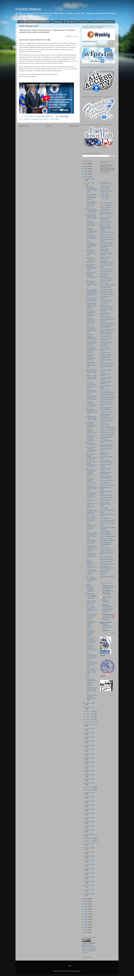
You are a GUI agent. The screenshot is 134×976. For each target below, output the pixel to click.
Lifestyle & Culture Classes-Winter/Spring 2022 (91, 697)
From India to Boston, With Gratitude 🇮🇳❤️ (108, 616)
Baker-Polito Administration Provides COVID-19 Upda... (91, 472)
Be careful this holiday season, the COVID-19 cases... (91, 245)
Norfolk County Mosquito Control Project (105, 504)
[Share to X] (64, 116)
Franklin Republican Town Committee (106, 408)
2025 (86, 166)
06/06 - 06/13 (90, 805)
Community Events (107, 22)
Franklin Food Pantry (106, 355)
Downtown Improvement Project (106, 276)
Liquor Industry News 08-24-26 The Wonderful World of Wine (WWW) (108, 590)
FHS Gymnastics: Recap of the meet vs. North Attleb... (91, 671)
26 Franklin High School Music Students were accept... (91, 495)
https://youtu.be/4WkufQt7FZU (28, 76)
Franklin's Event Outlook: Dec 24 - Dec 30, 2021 (91, 210)
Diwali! (88, 676)
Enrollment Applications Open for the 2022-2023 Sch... (90, 321)
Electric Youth (104, 282)
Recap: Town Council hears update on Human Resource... (91, 682)
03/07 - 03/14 (90, 856)
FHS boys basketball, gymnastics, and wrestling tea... (91, 230)
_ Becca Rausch (105, 188)
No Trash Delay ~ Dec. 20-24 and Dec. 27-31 (91, 542)
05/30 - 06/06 (90, 809)
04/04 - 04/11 (90, 841)
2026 (86, 163)
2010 (86, 924)
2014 (86, 914)
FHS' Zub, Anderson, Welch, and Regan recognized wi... (91, 564)
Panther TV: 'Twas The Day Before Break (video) (91, 299)
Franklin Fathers (105, 352)
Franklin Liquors (107, 585)
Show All (113, 632)
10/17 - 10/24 (90, 728)
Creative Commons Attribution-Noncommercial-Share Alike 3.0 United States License (89, 948)
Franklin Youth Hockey (107, 432)
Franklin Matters (28, 9)
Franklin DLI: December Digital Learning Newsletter (91, 425)
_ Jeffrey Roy (104, 193)
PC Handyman (104, 518)
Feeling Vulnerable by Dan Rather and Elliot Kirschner (91, 616)
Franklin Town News (106, 420)
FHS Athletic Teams (106, 292)
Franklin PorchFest (106, 401)
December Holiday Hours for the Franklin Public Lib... (91, 535)
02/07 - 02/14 (90, 873)
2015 (86, 911)
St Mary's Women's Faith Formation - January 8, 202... (91, 527)
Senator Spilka (104, 195)
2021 (86, 176)
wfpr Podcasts (71, 22)
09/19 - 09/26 (90, 745)
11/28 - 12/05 (90, 711)
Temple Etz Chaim (106, 561)
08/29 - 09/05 (90, 758)
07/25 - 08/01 (90, 779)
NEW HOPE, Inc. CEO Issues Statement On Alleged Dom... (91, 640)
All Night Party (104, 210)
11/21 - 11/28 (90, 714)
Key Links (94, 22)
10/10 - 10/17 (90, 733)
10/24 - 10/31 (90, 724)
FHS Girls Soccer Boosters (105, 297)
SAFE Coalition (104, 531)
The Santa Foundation (107, 564)
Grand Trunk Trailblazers (104, 453)
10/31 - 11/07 (90, 722)
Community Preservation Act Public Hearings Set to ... (91, 488)
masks (40, 119)
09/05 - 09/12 (90, 754)
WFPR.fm (103, 574)
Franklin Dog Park (105, 336)
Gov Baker (34, 119)
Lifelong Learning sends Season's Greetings (91, 343)
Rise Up (102, 525)
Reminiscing (105, 600)
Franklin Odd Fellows (106, 399)
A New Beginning (108, 614)
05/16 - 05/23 (90, 817)
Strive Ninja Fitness (106, 557)
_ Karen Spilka (104, 198)
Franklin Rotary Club (106, 412)
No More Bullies (105, 500)
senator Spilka (54, 119)
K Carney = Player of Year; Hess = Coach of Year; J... (91, 378)
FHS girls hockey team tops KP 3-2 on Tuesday (91, 397)
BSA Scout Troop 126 (106, 232)
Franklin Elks (104, 346)
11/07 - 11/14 (90, 719)
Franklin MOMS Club (106, 394)
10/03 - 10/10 (90, 737)
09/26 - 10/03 (90, 741)
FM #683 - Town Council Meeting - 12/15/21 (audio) (91, 572)
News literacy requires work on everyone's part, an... (91, 385)
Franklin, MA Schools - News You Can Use (107, 445)
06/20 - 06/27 (90, 796)
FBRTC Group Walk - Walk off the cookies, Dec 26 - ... (91, 204)
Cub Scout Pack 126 (106, 269)
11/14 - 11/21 (90, 716)
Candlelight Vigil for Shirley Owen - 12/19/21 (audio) (90, 625)
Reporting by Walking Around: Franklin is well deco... (91, 189)
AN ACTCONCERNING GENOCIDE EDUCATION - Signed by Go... (91, 292)
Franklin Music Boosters (107, 397)
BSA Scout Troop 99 (106, 237)
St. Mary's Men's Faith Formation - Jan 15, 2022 (91, 418)
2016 (86, 909)
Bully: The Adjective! (106, 243)
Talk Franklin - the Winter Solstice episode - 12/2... (91, 371)
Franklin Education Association (106, 343)
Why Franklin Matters (43, 22)
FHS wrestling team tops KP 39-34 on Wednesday (90, 313)
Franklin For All (104, 357)
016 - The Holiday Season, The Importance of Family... (91, 197)
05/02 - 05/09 (90, 826)
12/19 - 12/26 (90, 183)
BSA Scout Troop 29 (106, 234)
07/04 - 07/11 (90, 790)
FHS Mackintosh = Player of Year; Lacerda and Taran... (91, 306)
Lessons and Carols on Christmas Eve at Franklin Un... (91, 337)
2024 (86, 169)
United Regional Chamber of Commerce (107, 567)
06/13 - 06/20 (90, 801)
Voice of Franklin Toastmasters (105, 571)
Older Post (73, 126)
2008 (86, 930)
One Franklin (104, 508)
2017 (86, 906)
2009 (86, 927)
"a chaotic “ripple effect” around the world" (91, 602)
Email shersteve (105, 172)
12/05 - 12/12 (90, 707)
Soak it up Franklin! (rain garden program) (107, 539)
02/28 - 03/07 (90, 860)
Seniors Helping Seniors (107, 536)
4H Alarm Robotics (106, 205)
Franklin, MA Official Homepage (106, 437)
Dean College (104, 274)
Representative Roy (106, 191)
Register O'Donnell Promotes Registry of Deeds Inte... (90, 588)
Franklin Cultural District (107, 330)
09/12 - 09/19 (90, 749)
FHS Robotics (104, 303)
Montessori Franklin (106, 497)
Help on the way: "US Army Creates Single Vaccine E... (91, 449)
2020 (86, 898)
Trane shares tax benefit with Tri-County (91, 391)
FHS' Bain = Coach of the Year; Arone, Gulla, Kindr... (90, 223)
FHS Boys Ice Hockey (107, 294)
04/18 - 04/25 (90, 834)
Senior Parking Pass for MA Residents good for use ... (91, 609)
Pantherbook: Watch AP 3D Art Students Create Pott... (91, 411)
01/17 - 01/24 (90, 885)
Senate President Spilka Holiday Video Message (91, 216)
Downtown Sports (105, 280)
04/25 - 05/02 (90, 830)
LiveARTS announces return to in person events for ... (91, 648)
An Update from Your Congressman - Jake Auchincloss (91, 503)
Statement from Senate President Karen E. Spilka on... (91, 457)
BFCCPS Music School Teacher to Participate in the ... (91, 238)
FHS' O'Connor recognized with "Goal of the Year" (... (91, 579)
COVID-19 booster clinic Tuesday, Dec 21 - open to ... (91, 690)
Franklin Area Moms (106, 317)
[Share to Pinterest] (68, 116)
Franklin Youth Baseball (107, 427)
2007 (86, 932)
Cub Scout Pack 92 (106, 271)
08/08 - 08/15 (90, 770)
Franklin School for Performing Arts (106, 414)
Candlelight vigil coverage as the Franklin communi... (91, 548)
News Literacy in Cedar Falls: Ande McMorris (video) (91, 267)
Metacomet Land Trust (107, 485)
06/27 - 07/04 (90, 792)
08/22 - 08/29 (90, 762)
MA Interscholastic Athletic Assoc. (105, 473)
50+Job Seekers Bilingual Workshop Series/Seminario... (91, 275)
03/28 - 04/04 (90, 843)
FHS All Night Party (106, 289)
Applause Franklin (105, 222)
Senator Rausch (105, 186)
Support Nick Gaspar (106, 559)
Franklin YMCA (104, 425)
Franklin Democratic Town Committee (106, 332)
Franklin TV (103, 423)
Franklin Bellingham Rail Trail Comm (106, 326)
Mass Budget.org (105, 483)
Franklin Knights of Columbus (106, 382)
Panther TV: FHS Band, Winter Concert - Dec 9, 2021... (91, 519)
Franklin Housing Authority (105, 374)
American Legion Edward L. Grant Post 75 (106, 214)
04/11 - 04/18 (90, 838)
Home (21, 22)
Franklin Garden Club (106, 363)
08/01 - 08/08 (90, 775)
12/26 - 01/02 (90, 179)
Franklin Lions (104, 389)
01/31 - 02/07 (90, 877)
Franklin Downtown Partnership (106, 339)
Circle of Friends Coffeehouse (105, 258)
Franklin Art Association (107, 323)
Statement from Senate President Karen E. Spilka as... (91, 464)
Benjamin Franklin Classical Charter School (105, 228)
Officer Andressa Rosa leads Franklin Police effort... (91, 283)
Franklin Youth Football (107, 430)
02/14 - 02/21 (90, 869)
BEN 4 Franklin (104, 224)
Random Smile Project (107, 523)
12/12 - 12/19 (90, 703)
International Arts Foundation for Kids (106, 461)
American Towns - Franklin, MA (105, 218)
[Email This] (60, 116)
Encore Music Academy (107, 285)
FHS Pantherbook (105, 300)
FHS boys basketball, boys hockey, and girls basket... (91, 511)
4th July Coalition (105, 207)
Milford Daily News (106, 495)
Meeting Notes (58, 22)
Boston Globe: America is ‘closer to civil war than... (90, 357)
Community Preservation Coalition (107, 262)
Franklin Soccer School (107, 418)
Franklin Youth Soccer (107, 434)
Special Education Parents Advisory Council (105, 544)
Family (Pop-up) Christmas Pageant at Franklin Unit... (91, 438)
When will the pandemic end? (91, 443)
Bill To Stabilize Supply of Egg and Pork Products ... (91, 350)
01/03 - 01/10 (90, 894)
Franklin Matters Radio (107, 392)
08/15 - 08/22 (90, 766)
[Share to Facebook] (66, 116)
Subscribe (30, 22)
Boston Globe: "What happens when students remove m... (91, 596)
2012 (86, 919)
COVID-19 (27, 119)
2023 (86, 171)
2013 (86, 917)
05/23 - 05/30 (90, 813)
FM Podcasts (83, 22)
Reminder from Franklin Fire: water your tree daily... (91, 252)
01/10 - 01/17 (90, 889)
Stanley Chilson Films (106, 550)
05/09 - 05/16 (90, 821)
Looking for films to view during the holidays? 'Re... (91, 556)
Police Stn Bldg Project (107, 520)
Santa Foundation (105, 534)
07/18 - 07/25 (90, 783)
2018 (86, 904)
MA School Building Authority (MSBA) (106, 477)
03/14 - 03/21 (90, 852)
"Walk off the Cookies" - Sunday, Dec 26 (91, 431)
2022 (86, 174)
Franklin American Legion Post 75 (105, 314)
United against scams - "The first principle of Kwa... (91, 365)
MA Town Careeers (106, 480)
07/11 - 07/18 (90, 787)
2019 (86, 901)
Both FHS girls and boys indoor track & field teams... (91, 664)
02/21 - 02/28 (90, 864)
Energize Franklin (105, 287)
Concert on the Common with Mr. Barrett (107, 627)
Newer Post (24, 126)
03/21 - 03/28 (90, 848)
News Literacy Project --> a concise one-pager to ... (90, 260)
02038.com (105, 605)
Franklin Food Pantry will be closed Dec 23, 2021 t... (91, 329)
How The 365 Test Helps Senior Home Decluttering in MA (107, 608)
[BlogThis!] (62, 116)
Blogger (78, 971)
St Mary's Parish (105, 548)
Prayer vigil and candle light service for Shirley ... (90, 633)
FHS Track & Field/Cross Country (106, 306)
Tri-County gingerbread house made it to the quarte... (91, 404)
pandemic (46, 119)
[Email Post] (56, 116)
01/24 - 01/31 (90, 881)
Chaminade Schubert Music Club (106, 246)
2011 (86, 922)
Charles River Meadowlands (104, 250)
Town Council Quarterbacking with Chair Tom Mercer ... (91, 656)
